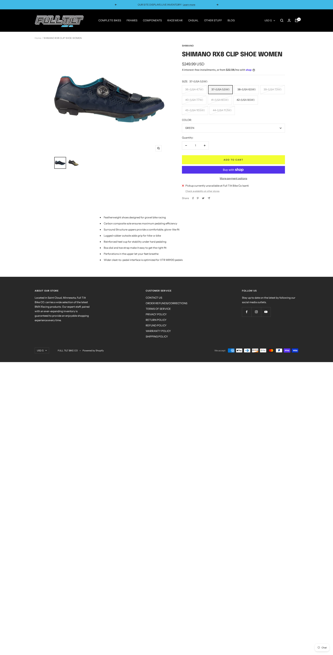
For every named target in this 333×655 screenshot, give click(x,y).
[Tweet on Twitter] (203, 198)
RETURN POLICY (156, 320)
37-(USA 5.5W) (220, 89)
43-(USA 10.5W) (195, 110)
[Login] (289, 20)
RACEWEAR (175, 20)
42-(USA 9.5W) (246, 99)
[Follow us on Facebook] (246, 312)
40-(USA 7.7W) (194, 99)
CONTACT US (154, 297)
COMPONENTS (152, 20)
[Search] (281, 20)
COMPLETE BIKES (109, 20)
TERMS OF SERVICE (158, 308)
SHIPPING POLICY (157, 336)
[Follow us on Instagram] (256, 312)
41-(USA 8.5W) (220, 99)
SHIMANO (188, 45)
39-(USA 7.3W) (272, 89)
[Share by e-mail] (209, 198)
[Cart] (296, 20)
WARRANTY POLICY (158, 331)
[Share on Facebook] (193, 198)
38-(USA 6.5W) (246, 89)
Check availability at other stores (202, 191)
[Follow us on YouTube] (266, 312)
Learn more (189, 4)
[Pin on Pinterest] (198, 198)
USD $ (268, 20)
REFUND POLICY (156, 325)
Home (38, 38)
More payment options (233, 178)
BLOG (231, 20)
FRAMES (132, 20)
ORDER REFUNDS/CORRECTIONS (166, 303)
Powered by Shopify (93, 350)
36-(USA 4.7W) (194, 89)
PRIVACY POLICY (156, 314)
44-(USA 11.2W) (222, 110)
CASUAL (193, 20)
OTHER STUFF (213, 20)
